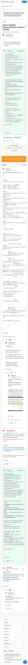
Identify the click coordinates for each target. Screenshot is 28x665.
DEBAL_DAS (8, 169)
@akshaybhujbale (9, 54)
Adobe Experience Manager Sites (7, 6)
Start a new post (12, 159)
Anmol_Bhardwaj (9, 430)
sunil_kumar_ (10, 50)
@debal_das (9, 346)
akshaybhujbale (9, 34)
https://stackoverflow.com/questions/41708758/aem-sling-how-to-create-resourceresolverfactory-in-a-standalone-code (14, 449)
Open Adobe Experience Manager (13, 15)
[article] (14, 254)
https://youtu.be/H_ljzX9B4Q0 (12, 601)
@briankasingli (8, 596)
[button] (7, 32)
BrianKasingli (8, 567)
